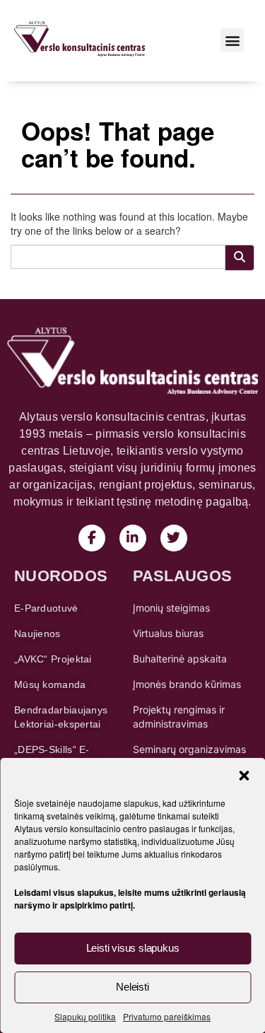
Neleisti (132, 987)
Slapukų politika (85, 1016)
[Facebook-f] (91, 538)
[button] (244, 776)
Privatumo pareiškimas (167, 1016)
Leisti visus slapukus (132, 948)
